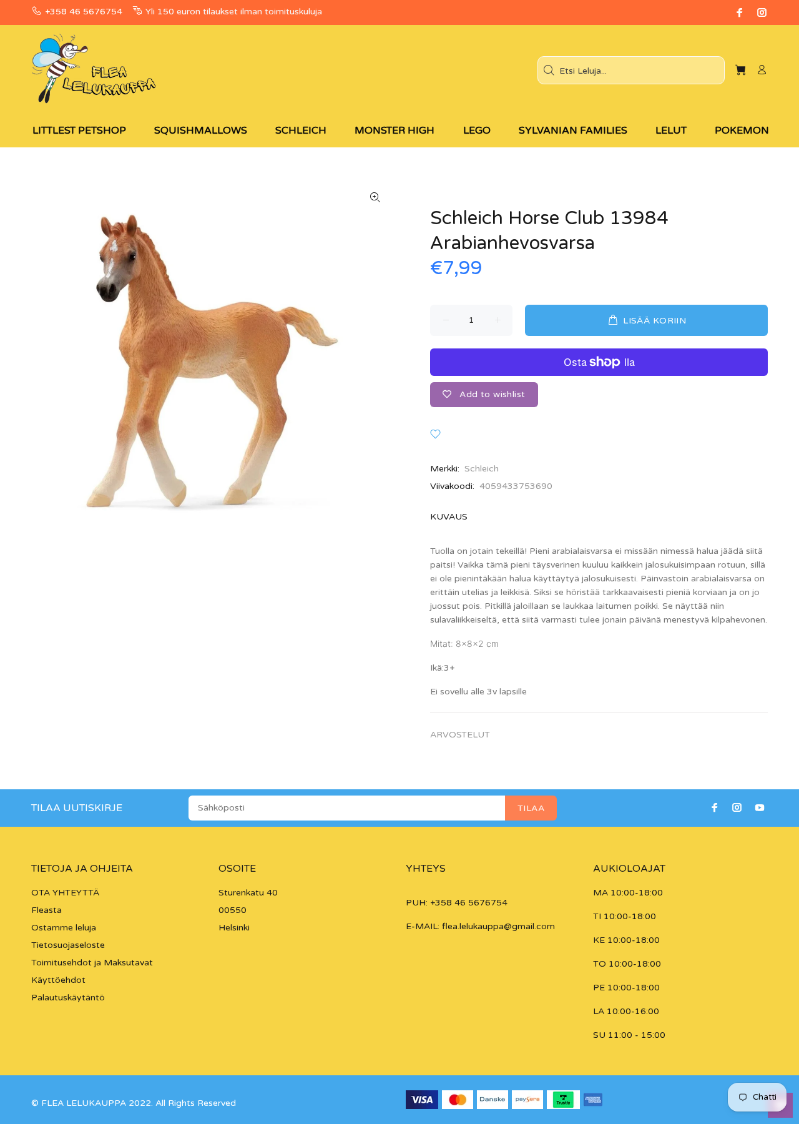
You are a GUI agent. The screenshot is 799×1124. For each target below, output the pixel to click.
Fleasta (46, 910)
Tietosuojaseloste (68, 945)
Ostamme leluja (63, 927)
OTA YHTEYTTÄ (65, 892)
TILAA (530, 808)
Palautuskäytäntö (68, 997)
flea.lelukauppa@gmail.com (498, 926)
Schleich (481, 468)
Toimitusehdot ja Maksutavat (92, 962)
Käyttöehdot (58, 980)
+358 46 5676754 (83, 11)
